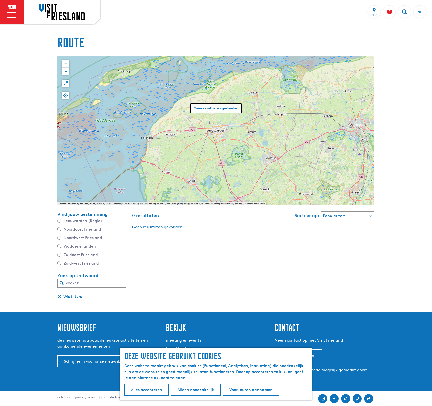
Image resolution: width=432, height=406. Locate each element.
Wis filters (73, 296)
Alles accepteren (146, 389)
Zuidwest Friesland (81, 263)
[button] (66, 64)
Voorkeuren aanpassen (251, 389)
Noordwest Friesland (83, 237)
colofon (64, 397)
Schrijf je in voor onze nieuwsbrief (95, 361)
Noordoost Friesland (82, 229)
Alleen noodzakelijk (196, 389)
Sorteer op (307, 215)
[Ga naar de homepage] (62, 12)
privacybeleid (85, 397)
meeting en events (183, 340)
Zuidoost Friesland (81, 254)
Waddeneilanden (80, 246)
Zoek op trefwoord (78, 275)
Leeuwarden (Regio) (83, 220)
